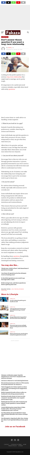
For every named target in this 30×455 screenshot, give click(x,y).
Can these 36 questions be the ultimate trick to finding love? (13, 274)
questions (12, 89)
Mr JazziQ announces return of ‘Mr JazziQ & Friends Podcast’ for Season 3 (15, 383)
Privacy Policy (12, 445)
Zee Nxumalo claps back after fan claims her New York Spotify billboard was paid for (14, 420)
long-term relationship (14, 77)
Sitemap (20, 445)
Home (24, 444)
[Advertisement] (15, 15)
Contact (6, 444)
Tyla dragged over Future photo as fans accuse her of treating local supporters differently (14, 388)
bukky (10, 47)
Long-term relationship (17, 289)
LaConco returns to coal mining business (14, 380)
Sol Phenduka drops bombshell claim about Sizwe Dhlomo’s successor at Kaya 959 (14, 414)
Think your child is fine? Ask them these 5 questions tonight (15, 269)
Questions (4, 290)
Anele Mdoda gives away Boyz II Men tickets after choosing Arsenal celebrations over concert (13, 409)
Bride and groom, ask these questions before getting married (13, 283)
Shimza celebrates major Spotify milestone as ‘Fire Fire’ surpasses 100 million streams (13, 376)
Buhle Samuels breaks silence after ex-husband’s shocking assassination (14, 393)
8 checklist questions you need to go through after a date (13, 278)
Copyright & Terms (16, 444)
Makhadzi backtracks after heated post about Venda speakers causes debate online (14, 403)
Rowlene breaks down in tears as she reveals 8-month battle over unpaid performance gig (13, 398)
